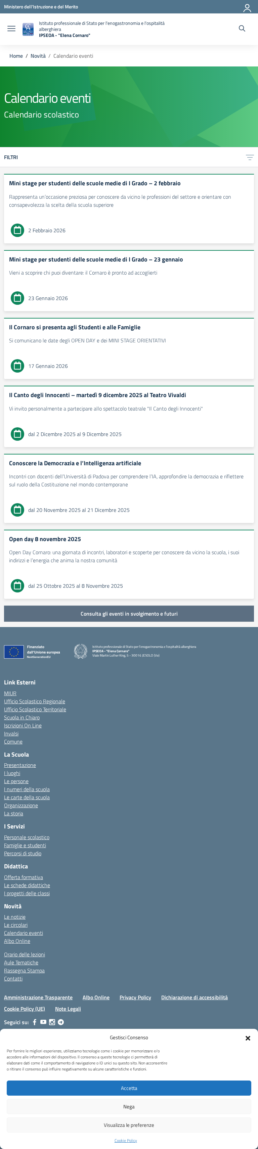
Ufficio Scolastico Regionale (34, 701)
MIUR (10, 693)
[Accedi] (247, 6)
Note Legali (68, 1009)
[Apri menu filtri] (250, 157)
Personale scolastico (26, 837)
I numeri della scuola (27, 789)
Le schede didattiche (27, 885)
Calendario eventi (23, 933)
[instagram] (52, 1022)
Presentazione (20, 765)
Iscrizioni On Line (23, 725)
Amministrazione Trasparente (38, 997)
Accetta (129, 1088)
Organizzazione (21, 805)
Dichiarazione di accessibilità (194, 997)
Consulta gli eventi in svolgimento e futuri (129, 614)
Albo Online (17, 941)
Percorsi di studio (22, 853)
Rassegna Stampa (24, 970)
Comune (13, 741)
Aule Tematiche (21, 962)
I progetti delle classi (27, 893)
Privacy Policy (135, 997)
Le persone (16, 781)
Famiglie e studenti (25, 845)
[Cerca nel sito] (242, 29)
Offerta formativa (23, 877)
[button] (248, 1037)
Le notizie (15, 917)
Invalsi (11, 733)
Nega (129, 1106)
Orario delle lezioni (24, 954)
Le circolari (16, 925)
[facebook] (35, 1022)
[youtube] (43, 1022)
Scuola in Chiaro (22, 717)
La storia (13, 813)
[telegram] (61, 1022)
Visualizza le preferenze (129, 1125)
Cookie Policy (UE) (24, 1009)
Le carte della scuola (27, 797)
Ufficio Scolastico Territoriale (35, 709)
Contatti (13, 978)
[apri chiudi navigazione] (11, 29)
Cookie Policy (126, 1140)
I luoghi (12, 773)
